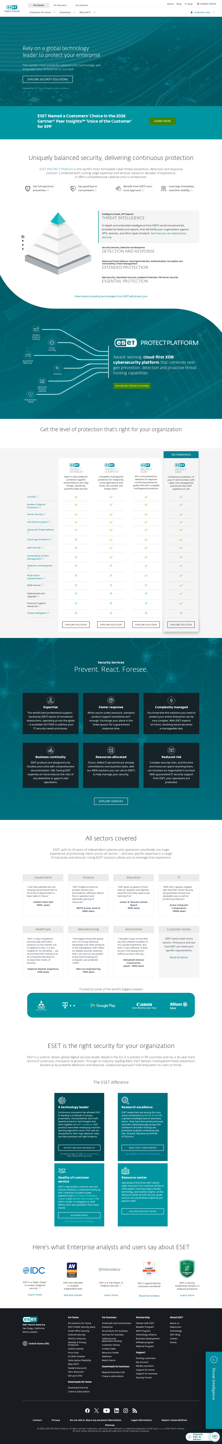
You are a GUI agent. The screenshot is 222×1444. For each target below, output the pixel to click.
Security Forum (144, 1377)
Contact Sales (109, 1348)
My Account (142, 1362)
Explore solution (76, 624)
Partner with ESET (145, 1323)
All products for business (115, 1330)
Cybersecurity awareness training (112, 1340)
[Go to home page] (30, 1319)
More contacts (30, 1331)
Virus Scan (73, 1352)
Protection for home (40, 12)
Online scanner (76, 1348)
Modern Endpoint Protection (36, 506)
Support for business (147, 1373)
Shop (190, 3)
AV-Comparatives (91, 1154)
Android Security (76, 1334)
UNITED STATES (208, 3)
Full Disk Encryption (37, 521)
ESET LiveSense (84, 1124)
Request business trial (113, 1372)
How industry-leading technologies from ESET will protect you (111, 296)
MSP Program (143, 1330)
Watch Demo (108, 1360)
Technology (176, 1330)
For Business (60, 5)
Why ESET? (85, 12)
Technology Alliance (146, 1334)
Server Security (35, 514)
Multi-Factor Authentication (34, 577)
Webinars (107, 1356)
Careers (174, 1338)
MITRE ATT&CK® (153, 1115)
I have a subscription (79, 1391)
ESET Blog (175, 1334)
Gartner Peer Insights (83, 1198)
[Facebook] (87, 1411)
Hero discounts (76, 1371)
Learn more (162, 121)
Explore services (111, 801)
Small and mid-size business (116, 1323)
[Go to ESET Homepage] (12, 8)
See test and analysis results (79, 1147)
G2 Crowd (78, 1195)
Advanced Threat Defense (40, 529)
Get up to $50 (75, 1375)
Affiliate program (145, 1342)
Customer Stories (111, 1344)
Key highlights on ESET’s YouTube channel (143, 1154)
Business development (147, 1338)
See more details (79, 1215)
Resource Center (110, 1352)
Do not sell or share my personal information (95, 1420)
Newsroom (175, 1326)
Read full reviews (149, 1295)
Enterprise (107, 1326)
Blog (179, 3)
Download (65, 12)
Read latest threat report (143, 1147)
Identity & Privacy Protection (77, 1343)
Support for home (145, 1369)
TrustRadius (91, 1195)
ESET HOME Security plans (81, 1326)
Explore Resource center (142, 1211)
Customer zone (202, 12)
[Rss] (135, 1411)
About (170, 3)
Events (173, 1342)
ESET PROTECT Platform (56, 169)
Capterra (62, 1198)
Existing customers (146, 1358)
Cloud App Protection (38, 539)
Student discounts (77, 1367)
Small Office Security (78, 1330)
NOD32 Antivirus (77, 1338)
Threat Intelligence (37, 612)
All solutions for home (79, 1323)
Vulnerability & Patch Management (38, 557)
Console (31, 496)
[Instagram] (126, 1411)
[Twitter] (96, 1411)
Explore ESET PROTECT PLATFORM (131, 385)
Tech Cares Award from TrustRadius (79, 1221)
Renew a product (144, 1365)
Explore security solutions (47, 79)
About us (174, 1323)
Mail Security (34, 547)
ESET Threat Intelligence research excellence (51, 88)
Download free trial (78, 1387)
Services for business (113, 1334)
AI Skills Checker (76, 1356)
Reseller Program (145, 1326)
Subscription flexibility (79, 1360)
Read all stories (179, 957)
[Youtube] (107, 1411)
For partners (82, 5)
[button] (214, 1390)
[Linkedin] (117, 1411)
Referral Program (145, 1346)
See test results (73, 1295)
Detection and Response (39, 565)
